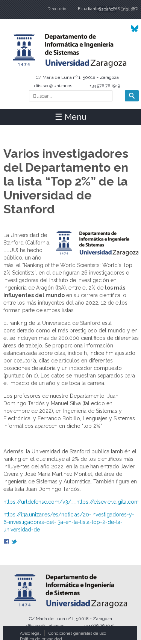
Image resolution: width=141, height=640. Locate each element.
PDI (135, 8)
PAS (116, 8)
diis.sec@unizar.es (53, 85)
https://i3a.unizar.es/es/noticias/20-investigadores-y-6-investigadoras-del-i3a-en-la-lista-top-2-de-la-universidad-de (68, 522)
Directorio (56, 8)
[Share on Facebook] (6, 542)
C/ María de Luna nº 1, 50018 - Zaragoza (77, 77)
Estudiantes (89, 8)
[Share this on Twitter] (14, 542)
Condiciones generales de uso (77, 633)
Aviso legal (30, 633)
